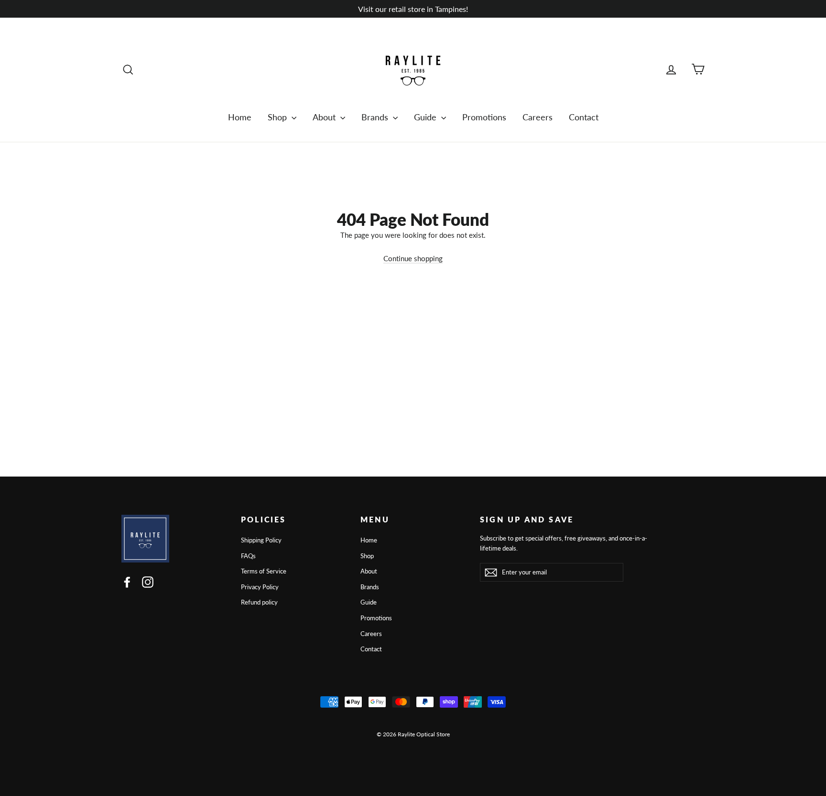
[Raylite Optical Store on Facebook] (127, 581)
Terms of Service (263, 571)
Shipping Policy (261, 540)
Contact (583, 117)
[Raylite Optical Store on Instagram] (147, 581)
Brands (376, 117)
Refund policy (259, 602)
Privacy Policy (260, 587)
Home (239, 117)
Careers (537, 117)
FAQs (248, 556)
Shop (278, 117)
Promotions (484, 117)
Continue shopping (413, 258)
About (325, 117)
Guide (426, 117)
